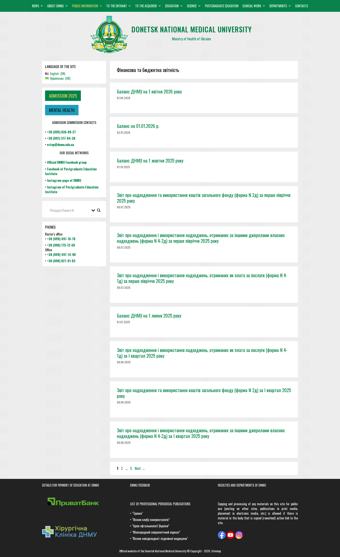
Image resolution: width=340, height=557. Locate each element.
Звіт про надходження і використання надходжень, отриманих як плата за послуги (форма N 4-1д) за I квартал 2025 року (202, 352)
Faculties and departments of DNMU (242, 485)
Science (192, 6)
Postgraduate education (221, 6)
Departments (278, 6)
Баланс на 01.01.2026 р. (138, 125)
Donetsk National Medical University (165, 551)
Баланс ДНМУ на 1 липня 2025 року (149, 315)
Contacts (301, 6)
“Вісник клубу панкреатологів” (151, 519)
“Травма (137, 513)
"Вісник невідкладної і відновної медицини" (160, 538)
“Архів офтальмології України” (150, 526)
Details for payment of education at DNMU (70, 485)
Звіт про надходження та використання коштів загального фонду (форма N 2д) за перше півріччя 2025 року (203, 197)
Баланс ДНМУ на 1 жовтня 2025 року (150, 160)
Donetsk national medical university (191, 29)
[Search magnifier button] (99, 210)
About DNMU (55, 6)
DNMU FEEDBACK (140, 485)
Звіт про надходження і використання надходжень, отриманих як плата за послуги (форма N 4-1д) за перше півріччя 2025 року (202, 278)
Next (140, 468)
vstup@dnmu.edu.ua (60, 144)
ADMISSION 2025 (63, 95)
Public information (85, 6)
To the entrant (116, 6)
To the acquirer (146, 6)
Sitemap (216, 551)
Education (172, 6)
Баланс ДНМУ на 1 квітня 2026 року (149, 91)
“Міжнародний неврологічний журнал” (156, 532)
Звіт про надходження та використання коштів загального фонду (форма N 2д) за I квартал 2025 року (204, 392)
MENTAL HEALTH (62, 110)
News (35, 6)
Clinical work (251, 6)
